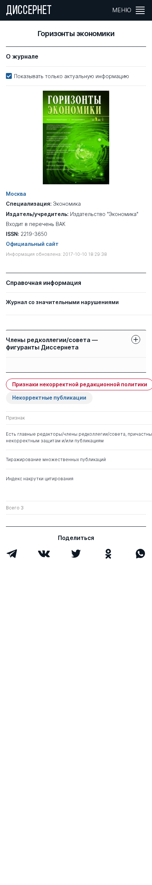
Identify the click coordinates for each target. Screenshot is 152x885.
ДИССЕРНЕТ (29, 11)
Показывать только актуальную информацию (71, 76)
